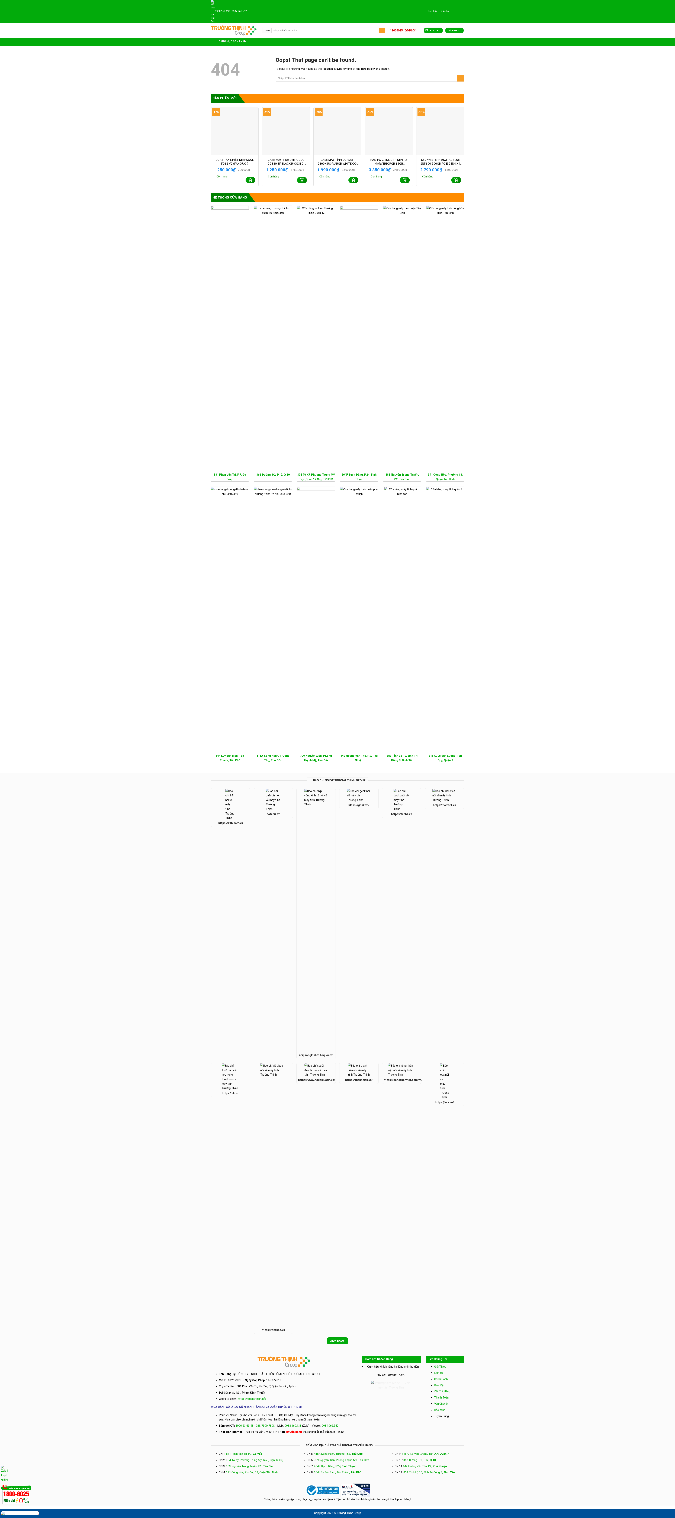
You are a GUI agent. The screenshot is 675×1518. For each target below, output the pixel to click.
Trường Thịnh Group (349, 1513)
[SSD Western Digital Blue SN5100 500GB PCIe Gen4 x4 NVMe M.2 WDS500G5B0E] (440, 131)
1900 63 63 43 (244, 1425)
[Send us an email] (462, 11)
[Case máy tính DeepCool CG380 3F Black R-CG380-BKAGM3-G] (286, 131)
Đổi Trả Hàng (442, 1391)
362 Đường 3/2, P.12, (273, 474)
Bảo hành (439, 1410)
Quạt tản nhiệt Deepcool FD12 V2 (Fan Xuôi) (235, 161)
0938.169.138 (222, 11)
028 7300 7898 (265, 1425)
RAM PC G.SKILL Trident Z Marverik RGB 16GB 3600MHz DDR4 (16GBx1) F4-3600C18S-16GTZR (389, 162)
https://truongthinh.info (252, 1398)
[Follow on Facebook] (452, 11)
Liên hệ (445, 11)
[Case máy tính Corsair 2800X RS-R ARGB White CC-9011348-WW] (337, 131)
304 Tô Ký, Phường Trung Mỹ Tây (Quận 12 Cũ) (254, 1460)
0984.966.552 (239, 11)
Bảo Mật (439, 1385)
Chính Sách (441, 1379)
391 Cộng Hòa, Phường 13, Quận (252, 1472)
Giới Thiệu (440, 1366)
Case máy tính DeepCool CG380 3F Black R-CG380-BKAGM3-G (286, 162)
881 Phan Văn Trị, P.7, (244, 1453)
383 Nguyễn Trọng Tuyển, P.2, (250, 1466)
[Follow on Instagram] (456, 11)
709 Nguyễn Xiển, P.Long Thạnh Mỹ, (341, 1460)
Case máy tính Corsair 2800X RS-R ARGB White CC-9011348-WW (337, 162)
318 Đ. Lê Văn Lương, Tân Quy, (425, 1453)
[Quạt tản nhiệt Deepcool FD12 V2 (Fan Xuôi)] (234, 131)
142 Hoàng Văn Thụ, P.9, (425, 1466)
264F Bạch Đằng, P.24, (335, 1466)
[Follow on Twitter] (459, 11)
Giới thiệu (433, 11)
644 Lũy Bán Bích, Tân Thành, (337, 1472)
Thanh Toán (441, 1397)
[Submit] (382, 31)
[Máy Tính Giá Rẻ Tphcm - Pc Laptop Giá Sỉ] (234, 30)
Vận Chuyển (441, 1403)
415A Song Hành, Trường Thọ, (338, 1453)
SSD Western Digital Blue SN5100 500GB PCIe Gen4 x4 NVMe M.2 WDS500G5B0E (440, 162)
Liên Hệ (438, 1372)
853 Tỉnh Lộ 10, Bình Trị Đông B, (429, 1472)
